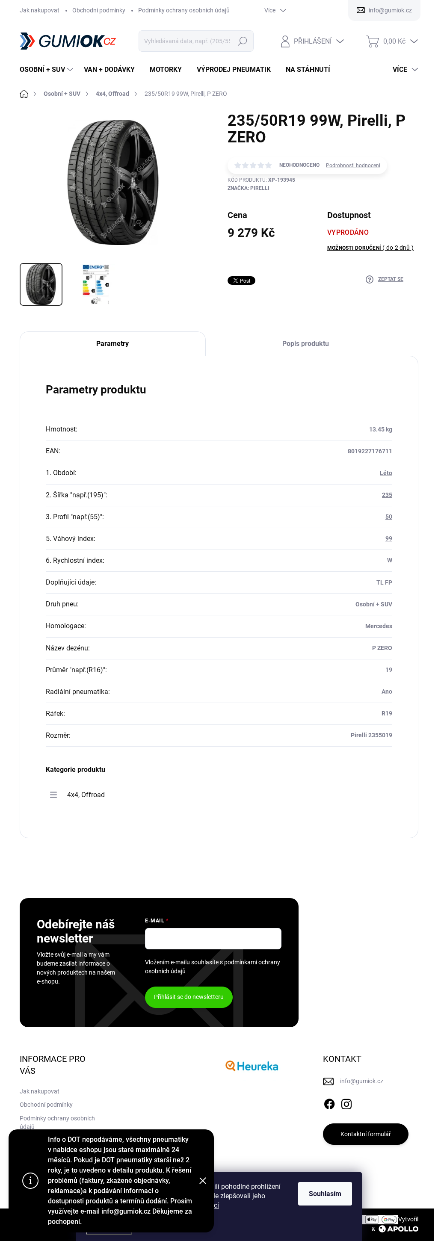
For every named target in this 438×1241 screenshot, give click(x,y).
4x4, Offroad (86, 795)
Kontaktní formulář (365, 1134)
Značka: (248, 188)
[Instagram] (346, 1102)
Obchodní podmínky (98, 10)
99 (388, 538)
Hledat (242, 41)
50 (388, 516)
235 (387, 494)
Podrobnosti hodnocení (353, 165)
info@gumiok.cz (361, 1081)
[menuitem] (47, 70)
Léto (386, 473)
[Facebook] (329, 1102)
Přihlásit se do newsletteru (189, 996)
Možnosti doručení (370, 247)
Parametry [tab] (112, 344)
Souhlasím (325, 1194)
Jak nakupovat (39, 10)
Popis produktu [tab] (305, 344)
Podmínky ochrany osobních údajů (184, 10)
